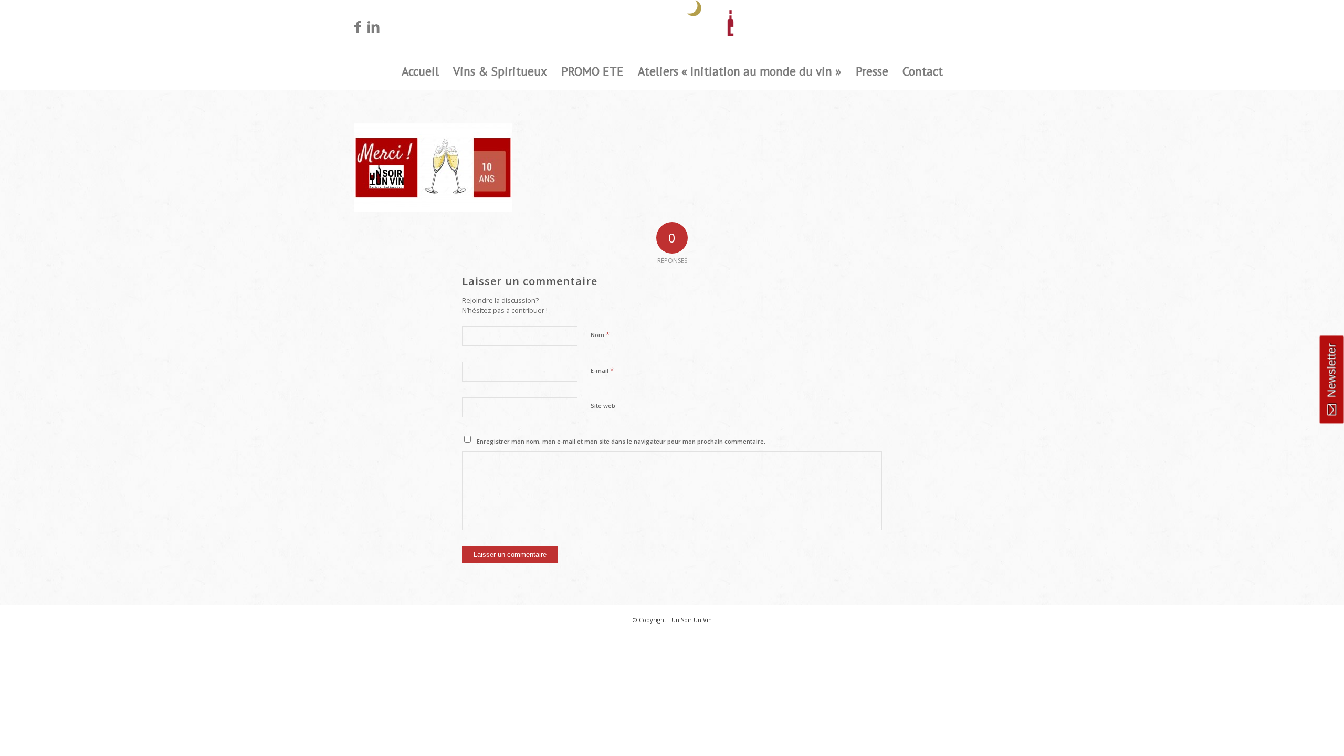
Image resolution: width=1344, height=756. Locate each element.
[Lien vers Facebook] (357, 26)
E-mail (602, 370)
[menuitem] (420, 71)
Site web (603, 406)
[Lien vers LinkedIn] (373, 26)
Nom (600, 334)
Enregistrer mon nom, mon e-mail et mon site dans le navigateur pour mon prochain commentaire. (621, 441)
